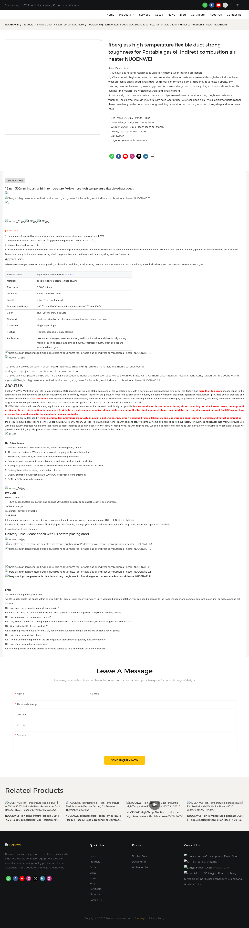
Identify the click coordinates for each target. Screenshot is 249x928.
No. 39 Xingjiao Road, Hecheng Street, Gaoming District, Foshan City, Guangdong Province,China (213, 879)
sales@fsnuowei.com (217, 867)
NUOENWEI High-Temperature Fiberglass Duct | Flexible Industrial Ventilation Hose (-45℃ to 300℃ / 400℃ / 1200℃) (215, 818)
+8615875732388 (206, 861)
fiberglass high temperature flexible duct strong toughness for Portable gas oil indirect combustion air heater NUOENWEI (157, 24)
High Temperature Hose (70, 24)
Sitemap (140, 918)
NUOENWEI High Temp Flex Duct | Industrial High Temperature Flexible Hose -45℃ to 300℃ (155, 814)
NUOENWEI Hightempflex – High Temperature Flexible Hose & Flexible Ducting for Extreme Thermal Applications (93, 818)
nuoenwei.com (123, 918)
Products (28, 24)
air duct (69, 274)
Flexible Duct (44, 24)
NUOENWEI (12, 24)
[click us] (77, 198)
